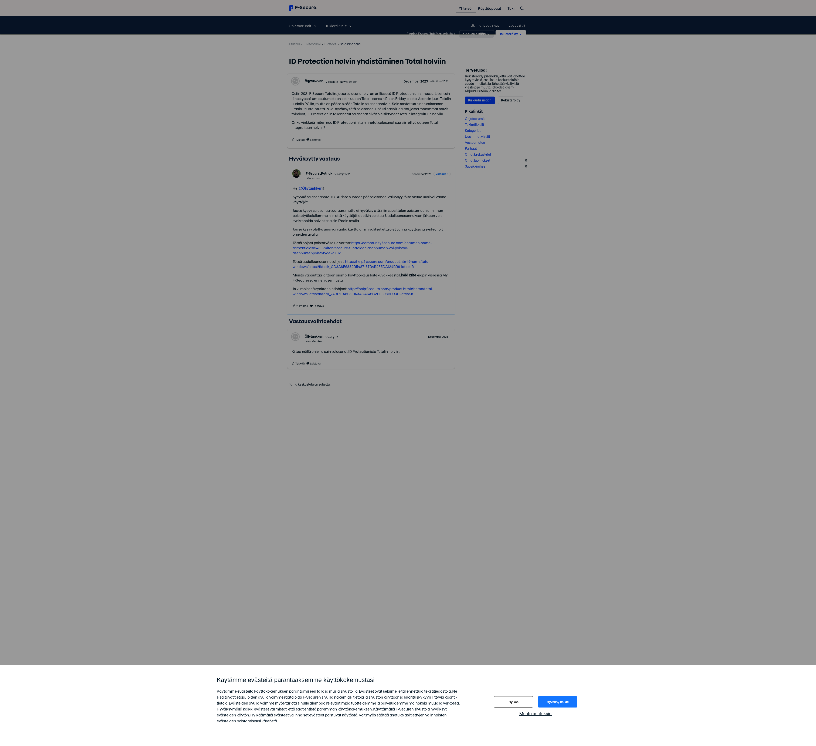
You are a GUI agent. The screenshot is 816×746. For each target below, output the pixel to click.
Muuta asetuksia (535, 714)
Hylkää (513, 702)
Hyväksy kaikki (558, 702)
